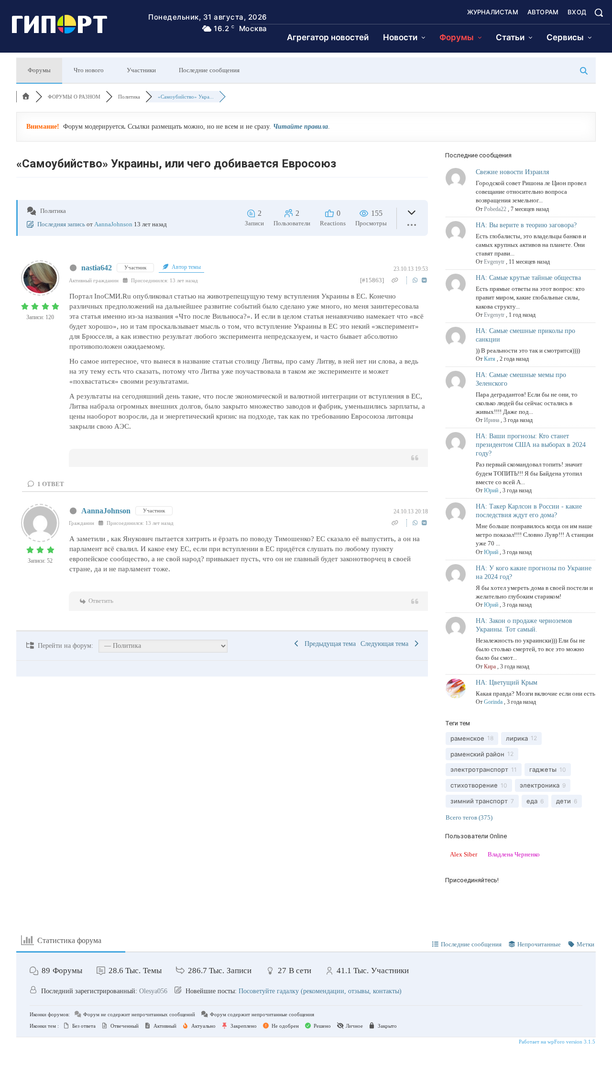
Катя (489, 358)
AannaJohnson (113, 224)
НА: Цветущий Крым (506, 682)
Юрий (491, 490)
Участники (141, 70)
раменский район (477, 754)
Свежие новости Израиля (512, 172)
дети (563, 801)
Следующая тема (386, 643)
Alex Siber (463, 854)
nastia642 (96, 268)
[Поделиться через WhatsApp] (416, 280)
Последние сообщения (209, 70)
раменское (467, 738)
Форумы (39, 70)
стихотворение (474, 785)
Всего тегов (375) (469, 817)
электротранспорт (479, 769)
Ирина (491, 420)
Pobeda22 (495, 209)
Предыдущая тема (328, 643)
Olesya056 (153, 991)
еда (531, 801)
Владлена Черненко (514, 854)
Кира (490, 666)
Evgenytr (494, 261)
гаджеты (543, 769)
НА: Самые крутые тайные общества (528, 277)
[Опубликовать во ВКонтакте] (424, 280)
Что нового (89, 70)
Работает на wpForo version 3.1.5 (556, 1041)
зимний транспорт (479, 801)
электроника (539, 785)
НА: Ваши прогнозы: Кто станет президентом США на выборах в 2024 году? (531, 445)
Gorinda (493, 702)
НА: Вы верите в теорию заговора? (526, 225)
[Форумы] (26, 97)
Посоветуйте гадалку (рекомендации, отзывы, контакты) (320, 991)
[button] (598, 12)
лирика (517, 738)
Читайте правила (300, 126)
